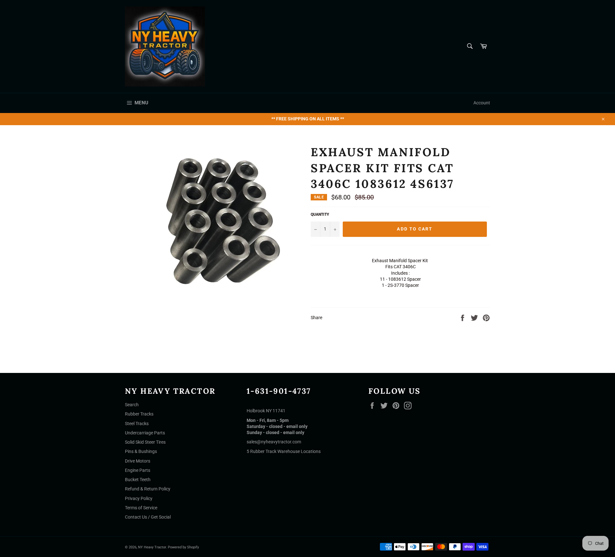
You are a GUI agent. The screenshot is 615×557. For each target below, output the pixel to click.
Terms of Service (141, 507)
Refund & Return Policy (147, 488)
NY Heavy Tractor (152, 547)
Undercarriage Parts (145, 432)
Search (132, 404)
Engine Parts (137, 470)
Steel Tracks (137, 423)
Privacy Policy (138, 498)
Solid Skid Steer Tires (145, 442)
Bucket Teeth (138, 479)
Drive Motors (137, 461)
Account (481, 102)
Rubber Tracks (139, 413)
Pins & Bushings (141, 451)
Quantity (320, 214)
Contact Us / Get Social (148, 517)
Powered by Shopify (183, 547)
